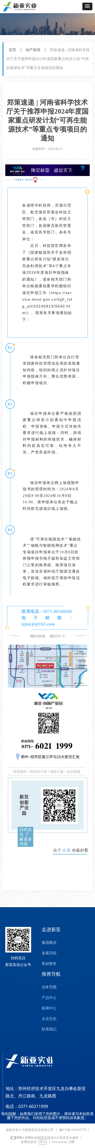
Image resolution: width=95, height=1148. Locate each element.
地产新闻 (33, 50)
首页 (12, 50)
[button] (87, 6)
